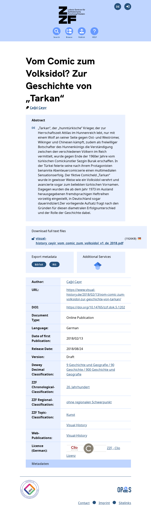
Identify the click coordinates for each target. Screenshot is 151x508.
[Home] (75, 16)
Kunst (70, 415)
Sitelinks (125, 503)
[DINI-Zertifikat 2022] (29, 489)
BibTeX (39, 264)
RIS (54, 264)
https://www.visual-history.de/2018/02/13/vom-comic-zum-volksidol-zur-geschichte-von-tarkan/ (95, 294)
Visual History (76, 425)
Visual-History (76, 435)
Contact (84, 503)
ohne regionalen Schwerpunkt (89, 402)
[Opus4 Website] (124, 489)
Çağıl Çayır (38, 107)
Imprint (104, 503)
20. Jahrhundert (78, 387)
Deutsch (117, 6)
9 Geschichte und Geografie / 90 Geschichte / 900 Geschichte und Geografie (90, 369)
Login (127, 6)
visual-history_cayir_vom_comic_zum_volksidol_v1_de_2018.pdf (79, 240)
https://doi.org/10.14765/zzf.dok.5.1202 (95, 307)
